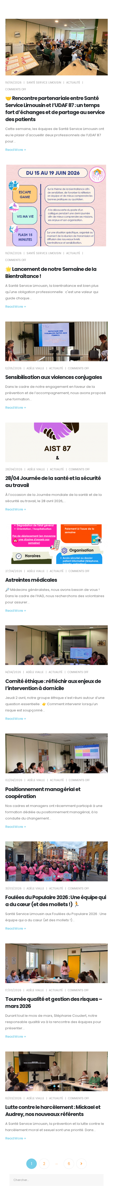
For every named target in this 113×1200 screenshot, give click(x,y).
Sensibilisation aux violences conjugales (53, 377)
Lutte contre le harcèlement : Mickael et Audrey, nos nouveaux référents (52, 1111)
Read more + (15, 149)
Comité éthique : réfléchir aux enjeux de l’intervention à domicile (53, 685)
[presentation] (16, 753)
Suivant (81, 1164)
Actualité (73, 83)
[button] (54, 768)
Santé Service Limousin (44, 83)
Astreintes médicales (31, 580)
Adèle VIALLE (35, 368)
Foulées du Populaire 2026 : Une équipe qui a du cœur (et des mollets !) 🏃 (55, 901)
